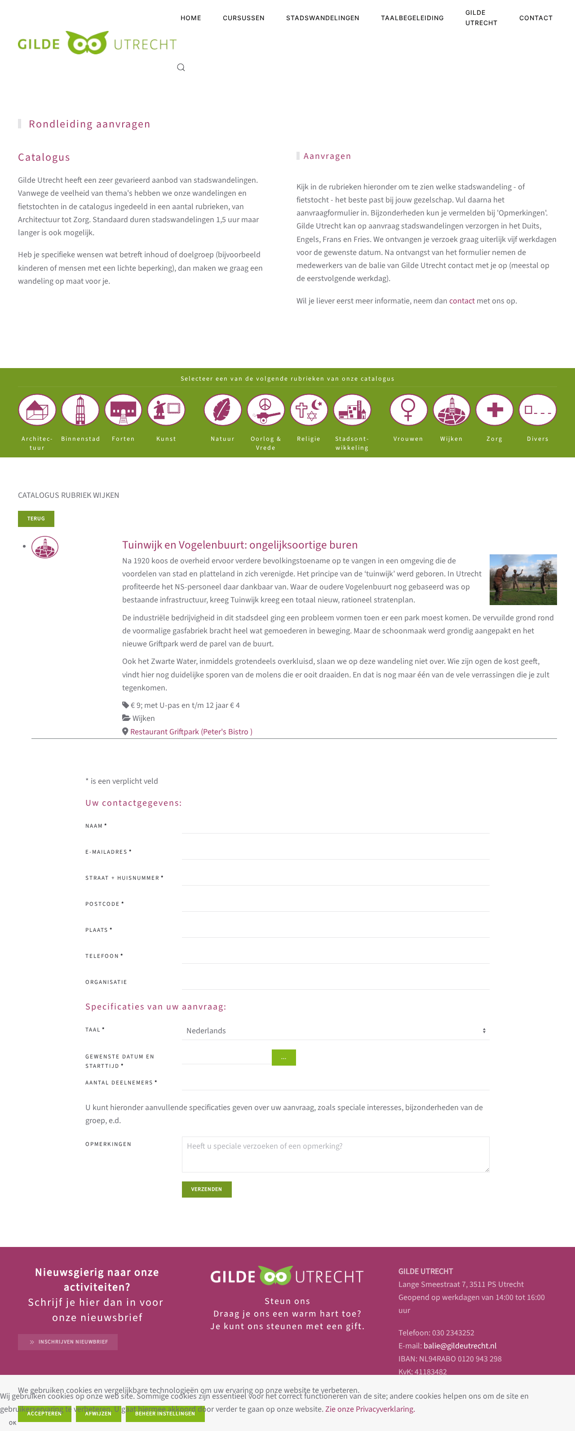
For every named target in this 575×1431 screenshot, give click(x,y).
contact (462, 301)
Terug (36, 518)
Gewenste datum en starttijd (120, 1061)
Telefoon (104, 956)
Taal (95, 1030)
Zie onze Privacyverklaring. (370, 1409)
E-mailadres (108, 852)
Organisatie (106, 982)
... (284, 1057)
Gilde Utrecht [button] (481, 17)
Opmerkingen (108, 1144)
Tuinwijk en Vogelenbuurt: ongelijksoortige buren (240, 545)
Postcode (104, 904)
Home (191, 18)
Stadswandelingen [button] (322, 18)
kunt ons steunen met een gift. (293, 1326)
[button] (181, 67)
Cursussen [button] (244, 18)
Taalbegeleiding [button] (412, 18)
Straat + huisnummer (124, 878)
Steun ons (287, 1301)
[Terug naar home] (97, 42)
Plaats (99, 930)
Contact (536, 18)
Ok (13, 1423)
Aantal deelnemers (121, 1083)
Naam (96, 826)
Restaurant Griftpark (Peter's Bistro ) (191, 731)
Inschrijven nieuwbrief (73, 1342)
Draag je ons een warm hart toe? (287, 1314)
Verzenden (206, 1189)
